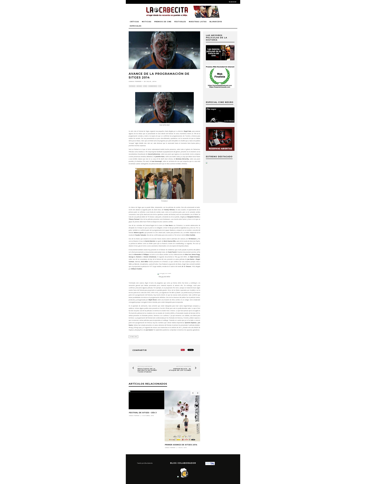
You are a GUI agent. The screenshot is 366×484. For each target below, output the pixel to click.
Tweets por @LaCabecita (144, 463)
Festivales (180, 22)
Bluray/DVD (216, 22)
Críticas (134, 22)
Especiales (135, 26)
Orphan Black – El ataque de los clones (180, 369)
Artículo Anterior (145, 366)
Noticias (146, 22)
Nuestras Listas (198, 22)
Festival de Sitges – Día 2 (143, 413)
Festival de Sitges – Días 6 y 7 (181, 413)
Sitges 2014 (133, 336)
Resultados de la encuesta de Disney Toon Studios (147, 370)
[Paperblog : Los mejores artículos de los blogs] (210, 464)
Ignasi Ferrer (135, 81)
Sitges (145, 86)
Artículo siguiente (183, 366)
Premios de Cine (162, 22)
